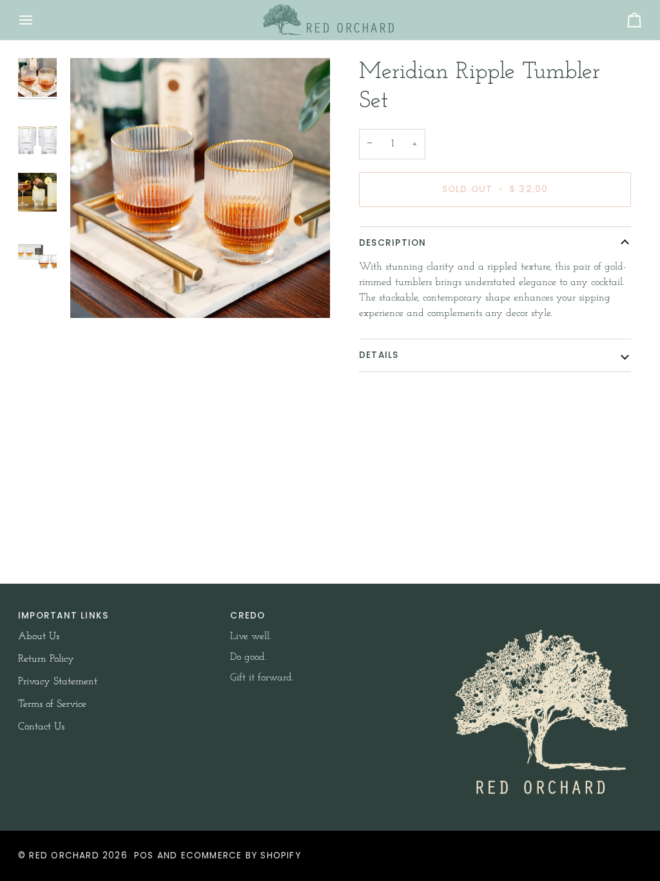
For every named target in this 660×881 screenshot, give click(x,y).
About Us (38, 636)
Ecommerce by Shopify (241, 855)
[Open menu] (37, 20)
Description (392, 243)
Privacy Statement (57, 682)
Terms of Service (52, 704)
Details (379, 355)
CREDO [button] (247, 615)
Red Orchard (64, 855)
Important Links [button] (63, 615)
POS (144, 855)
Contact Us (41, 727)
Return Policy (46, 659)
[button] (542, 612)
